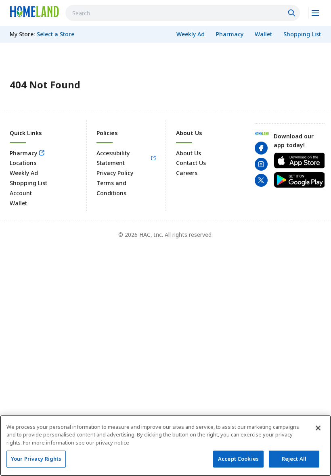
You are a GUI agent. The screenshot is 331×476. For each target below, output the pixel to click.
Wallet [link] (18, 203)
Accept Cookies (238, 458)
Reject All (294, 458)
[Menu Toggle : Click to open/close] (314, 13)
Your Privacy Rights (36, 458)
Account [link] (21, 193)
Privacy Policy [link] (114, 173)
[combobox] (182, 13)
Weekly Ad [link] (24, 173)
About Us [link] (188, 153)
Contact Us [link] (191, 163)
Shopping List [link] (28, 183)
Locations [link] (23, 163)
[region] (165, 445)
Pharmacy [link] (23, 153)
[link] (34, 11)
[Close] (318, 428)
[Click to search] (292, 13)
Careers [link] (186, 173)
